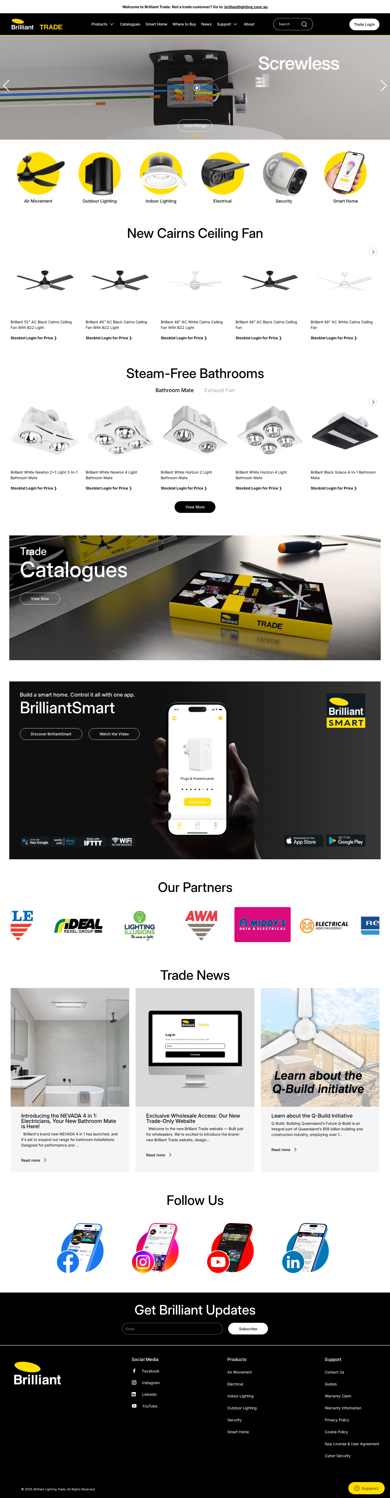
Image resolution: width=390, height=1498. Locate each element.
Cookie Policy (336, 1432)
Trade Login (364, 24)
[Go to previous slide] (361, 252)
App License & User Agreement (352, 1443)
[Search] (301, 24)
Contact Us (334, 1372)
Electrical (235, 1384)
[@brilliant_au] (232, 1247)
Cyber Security (338, 1455)
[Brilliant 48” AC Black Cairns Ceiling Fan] (270, 280)
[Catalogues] (195, 597)
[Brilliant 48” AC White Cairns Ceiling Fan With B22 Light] (195, 280)
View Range (195, 125)
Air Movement (239, 1372)
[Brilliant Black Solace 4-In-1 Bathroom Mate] (345, 430)
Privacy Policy (337, 1420)
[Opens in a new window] (62, 926)
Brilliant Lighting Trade (50, 1489)
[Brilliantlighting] (82, 1247)
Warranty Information (343, 1408)
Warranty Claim (338, 1396)
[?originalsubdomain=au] (307, 1247)
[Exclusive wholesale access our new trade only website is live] (195, 1047)
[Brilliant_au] (157, 1247)
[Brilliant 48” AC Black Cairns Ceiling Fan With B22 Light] (120, 280)
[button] (383, 86)
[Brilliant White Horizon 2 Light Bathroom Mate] (195, 430)
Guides (331, 1384)
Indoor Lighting (240, 1396)
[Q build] (320, 1047)
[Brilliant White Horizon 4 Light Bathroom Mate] (270, 430)
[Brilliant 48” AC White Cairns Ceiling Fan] (345, 280)
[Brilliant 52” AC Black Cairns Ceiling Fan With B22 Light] (45, 280)
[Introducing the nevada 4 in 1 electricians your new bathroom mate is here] (70, 1047)
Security (234, 1420)
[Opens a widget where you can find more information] (366, 1488)
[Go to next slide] (372, 252)
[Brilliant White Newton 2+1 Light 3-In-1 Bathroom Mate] (45, 430)
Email (130, 1329)
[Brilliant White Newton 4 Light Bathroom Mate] (120, 430)
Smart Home (238, 1432)
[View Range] (195, 86)
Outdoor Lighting (242, 1408)
